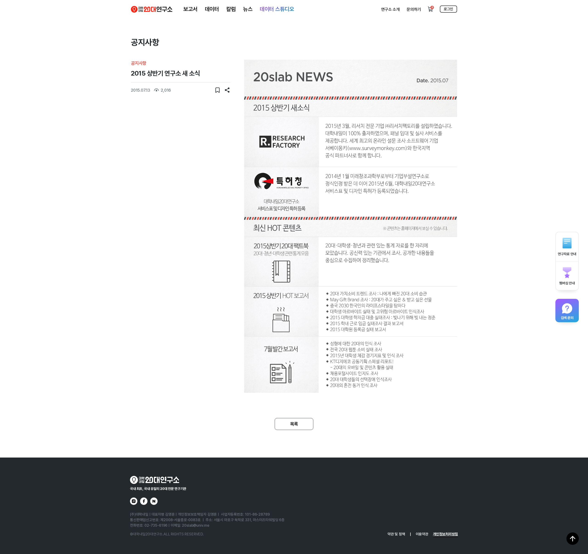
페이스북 (143, 501)
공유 (227, 90)
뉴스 (247, 9)
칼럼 (231, 9)
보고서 (190, 9)
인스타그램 (133, 501)
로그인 (448, 9)
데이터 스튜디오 (277, 9)
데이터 (212, 9)
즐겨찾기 (217, 90)
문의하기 (414, 9)
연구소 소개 (390, 9)
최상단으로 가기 (572, 538)
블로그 (154, 501)
